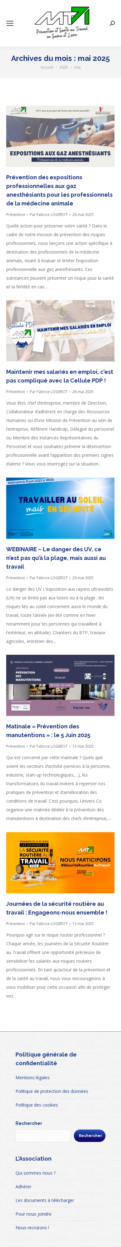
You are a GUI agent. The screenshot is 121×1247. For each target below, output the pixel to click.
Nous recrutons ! (32, 1228)
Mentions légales (33, 1077)
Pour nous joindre (34, 1214)
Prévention (15, 214)
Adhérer (23, 1187)
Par (49, 214)
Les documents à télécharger (45, 1200)
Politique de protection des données (52, 1091)
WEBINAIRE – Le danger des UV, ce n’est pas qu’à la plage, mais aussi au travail (56, 558)
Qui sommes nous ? (36, 1173)
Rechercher (29, 1123)
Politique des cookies (37, 1105)
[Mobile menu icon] (10, 23)
